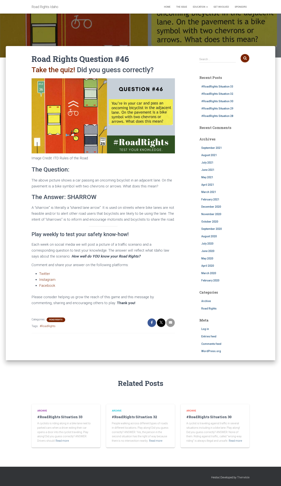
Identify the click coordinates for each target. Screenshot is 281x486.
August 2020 (209, 236)
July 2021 (207, 162)
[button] (207, 7)
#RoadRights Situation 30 (217, 101)
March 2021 (208, 192)
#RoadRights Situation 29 (217, 108)
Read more (62, 440)
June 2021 (207, 169)
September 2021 (211, 147)
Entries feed (208, 336)
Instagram (47, 279)
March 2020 (208, 273)
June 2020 (207, 251)
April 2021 (207, 184)
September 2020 (211, 228)
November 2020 (211, 214)
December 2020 (211, 206)
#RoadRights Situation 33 (217, 86)
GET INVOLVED (221, 7)
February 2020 (210, 280)
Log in (205, 328)
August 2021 (209, 155)
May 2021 (207, 177)
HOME (167, 7)
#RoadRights (47, 326)
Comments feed (211, 343)
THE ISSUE (181, 7)
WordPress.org (211, 351)
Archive (206, 301)
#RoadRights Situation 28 (217, 115)
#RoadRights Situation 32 (217, 93)
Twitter (44, 273)
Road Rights (56, 320)
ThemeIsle (243, 477)
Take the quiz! (53, 70)
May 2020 (207, 258)
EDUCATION (199, 7)
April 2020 (207, 265)
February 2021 (210, 199)
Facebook (47, 285)
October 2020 (209, 221)
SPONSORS (241, 7)
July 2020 (207, 243)
